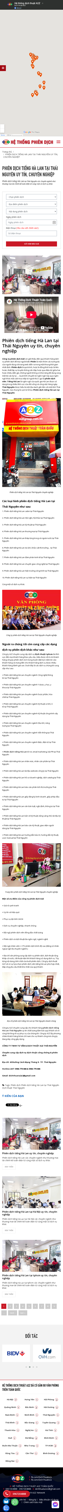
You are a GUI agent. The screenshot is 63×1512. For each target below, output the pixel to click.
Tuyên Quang (50, 1422)
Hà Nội (11, 1399)
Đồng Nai (12, 1461)
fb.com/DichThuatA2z (41, 1477)
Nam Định (11, 1415)
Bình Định (50, 1438)
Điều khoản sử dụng (48, 1499)
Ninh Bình (31, 1415)
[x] (3, 68)
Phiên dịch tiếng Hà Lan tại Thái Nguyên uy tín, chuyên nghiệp (30, 155)
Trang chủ (7, 151)
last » (22, 1312)
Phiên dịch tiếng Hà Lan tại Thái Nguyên (40, 1085)
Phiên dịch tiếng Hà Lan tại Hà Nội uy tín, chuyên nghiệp (29, 1213)
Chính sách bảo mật (33, 1502)
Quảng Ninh (11, 1407)
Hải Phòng (50, 1399)
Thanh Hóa (11, 1430)
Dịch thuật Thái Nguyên (13, 1087)
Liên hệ (22, 1499)
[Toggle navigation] (58, 142)
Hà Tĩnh (50, 1430)
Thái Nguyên (50, 1415)
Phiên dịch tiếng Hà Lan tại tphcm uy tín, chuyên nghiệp (29, 1277)
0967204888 (11, 1488)
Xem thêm (9, 1166)
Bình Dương (50, 1453)
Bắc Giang (31, 1422)
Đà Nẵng (31, 1438)
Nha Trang (31, 1445)
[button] (26, 1367)
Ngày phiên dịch (13, 217)
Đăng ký (32, 1499)
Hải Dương (50, 1407)
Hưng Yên (31, 1399)
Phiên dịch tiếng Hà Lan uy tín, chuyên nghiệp (28, 1153)
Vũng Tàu (11, 1453)
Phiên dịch (16, 1085)
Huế (11, 1438)
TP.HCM (50, 1445)
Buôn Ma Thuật (11, 1445)
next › (12, 1312)
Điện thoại (22, 228)
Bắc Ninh (31, 1407)
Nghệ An (31, 1430)
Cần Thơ (31, 1453)
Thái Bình (11, 1422)
